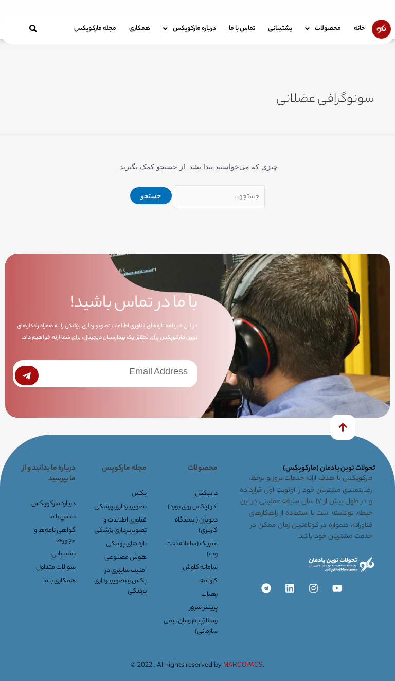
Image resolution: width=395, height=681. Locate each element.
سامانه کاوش (200, 567)
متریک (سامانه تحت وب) (192, 549)
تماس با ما (242, 28)
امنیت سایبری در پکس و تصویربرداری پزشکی (120, 581)
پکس (139, 493)
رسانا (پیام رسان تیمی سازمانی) (191, 626)
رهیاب (209, 594)
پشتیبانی (280, 28)
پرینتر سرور (203, 607)
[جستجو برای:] (218, 196)
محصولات (328, 28)
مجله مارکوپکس (95, 28)
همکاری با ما (59, 581)
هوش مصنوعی (125, 557)
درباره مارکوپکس (194, 28)
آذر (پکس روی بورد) (193, 506)
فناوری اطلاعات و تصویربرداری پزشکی (120, 525)
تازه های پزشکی (126, 544)
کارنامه (209, 581)
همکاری (139, 28)
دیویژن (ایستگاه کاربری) (196, 525)
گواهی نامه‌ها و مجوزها (54, 535)
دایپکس (206, 493)
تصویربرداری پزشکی (120, 506)
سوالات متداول (55, 567)
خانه (359, 28)
